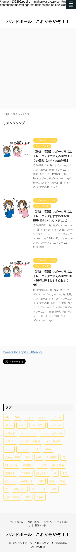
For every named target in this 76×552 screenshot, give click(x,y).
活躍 (41, 481)
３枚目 (40, 497)
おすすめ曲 (43, 187)
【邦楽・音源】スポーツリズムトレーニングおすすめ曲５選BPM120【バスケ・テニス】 (52, 216)
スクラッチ (55, 425)
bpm (35, 178)
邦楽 (41, 247)
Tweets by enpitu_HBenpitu (23, 352)
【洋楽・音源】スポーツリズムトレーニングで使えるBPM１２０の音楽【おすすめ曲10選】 (53, 156)
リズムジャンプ (62, 165)
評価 (62, 481)
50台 (17, 417)
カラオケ (57, 417)
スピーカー (66, 290)
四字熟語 (28, 465)
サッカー (55, 187)
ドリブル (10, 441)
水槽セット (27, 481)
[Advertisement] (38, 68)
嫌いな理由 (58, 465)
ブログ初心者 (53, 441)
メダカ (9, 449)
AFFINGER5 (38, 546)
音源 (51, 169)
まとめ (42, 417)
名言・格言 (33, 522)
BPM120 (55, 174)
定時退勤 (10, 473)
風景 (28, 497)
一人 (36, 449)
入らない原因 (12, 457)
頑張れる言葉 (12, 497)
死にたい (10, 481)
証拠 (51, 481)
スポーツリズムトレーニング (54, 178)
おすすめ (46, 229)
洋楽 (35, 174)
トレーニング (62, 169)
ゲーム (22, 425)
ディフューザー (41, 294)
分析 (28, 457)
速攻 (54, 489)
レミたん (23, 449)
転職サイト (20, 489)
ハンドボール (40, 169)
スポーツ (44, 174)
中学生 (48, 449)
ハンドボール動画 (30, 441)
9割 (7, 417)
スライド (10, 433)
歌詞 (65, 473)
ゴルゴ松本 (38, 425)
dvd (51, 316)
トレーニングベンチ (52, 433)
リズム (64, 174)
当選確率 (25, 473)
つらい (29, 417)
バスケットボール (49, 182)
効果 (64, 303)
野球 (35, 182)
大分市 (42, 465)
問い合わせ (11, 465)
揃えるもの (42, 473)
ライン (64, 316)
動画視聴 (52, 457)
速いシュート (39, 489)
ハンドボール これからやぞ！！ (38, 21)
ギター (9, 425)
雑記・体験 (40, 525)
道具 (68, 294)
